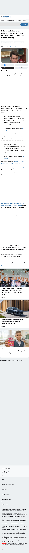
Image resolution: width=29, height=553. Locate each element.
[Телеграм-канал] (7, 472)
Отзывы (3, 482)
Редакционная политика (6, 499)
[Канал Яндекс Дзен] (7, 68)
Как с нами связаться (6, 494)
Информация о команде (6, 486)
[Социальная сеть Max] (21, 68)
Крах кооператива (10, 20)
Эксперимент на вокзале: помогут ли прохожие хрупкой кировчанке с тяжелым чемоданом (13, 249)
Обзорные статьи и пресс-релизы (8, 484)
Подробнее (24, 514)
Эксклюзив (3, 20)
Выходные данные (5, 504)
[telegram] (17, 216)
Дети (3, 42)
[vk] (12, 216)
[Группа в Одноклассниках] (5, 472)
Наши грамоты (4, 489)
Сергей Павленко (15, 47)
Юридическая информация (7, 501)
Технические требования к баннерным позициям (11, 496)
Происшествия (19, 42)
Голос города (25, 20)
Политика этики (5, 491)
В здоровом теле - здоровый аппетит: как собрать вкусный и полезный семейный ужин (14, 263)
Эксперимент (18, 20)
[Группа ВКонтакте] (7, 65)
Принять (24, 24)
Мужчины (10, 42)
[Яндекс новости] (21, 65)
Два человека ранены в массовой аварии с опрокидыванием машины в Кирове (11, 256)
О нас (3, 479)
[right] (27, 20)
